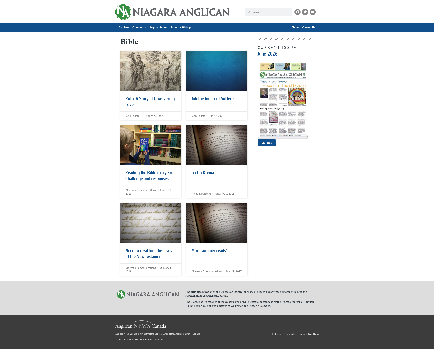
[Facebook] (297, 12)
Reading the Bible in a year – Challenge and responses (150, 175)
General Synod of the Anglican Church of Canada (177, 334)
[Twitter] (305, 12)
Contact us (276, 334)
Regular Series (158, 27)
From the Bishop (180, 27)
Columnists (139, 27)
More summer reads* (209, 250)
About (295, 27)
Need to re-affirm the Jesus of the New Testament (148, 253)
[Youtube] (313, 12)
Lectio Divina (202, 172)
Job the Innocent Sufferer (213, 98)
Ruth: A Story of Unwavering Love (150, 101)
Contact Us (308, 27)
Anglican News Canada (126, 334)
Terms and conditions (309, 334)
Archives (124, 27)
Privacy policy (290, 334)
